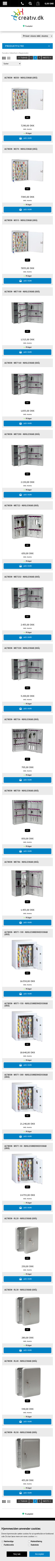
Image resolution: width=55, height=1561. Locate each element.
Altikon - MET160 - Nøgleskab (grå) (22, 363)
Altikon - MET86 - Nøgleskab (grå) (21, 862)
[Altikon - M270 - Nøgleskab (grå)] (27, 170)
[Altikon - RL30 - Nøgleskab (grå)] (27, 1311)
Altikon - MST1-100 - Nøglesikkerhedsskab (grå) (26, 933)
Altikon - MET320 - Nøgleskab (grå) (22, 648)
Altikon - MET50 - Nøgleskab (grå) (21, 790)
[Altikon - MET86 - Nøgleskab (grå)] (27, 883)
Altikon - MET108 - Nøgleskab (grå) (22, 291)
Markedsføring (36, 1541)
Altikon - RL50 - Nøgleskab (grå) (20, 1432)
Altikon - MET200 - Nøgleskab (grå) (22, 434)
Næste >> (47, 57)
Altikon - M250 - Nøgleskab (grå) (20, 77)
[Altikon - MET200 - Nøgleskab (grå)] (27, 455)
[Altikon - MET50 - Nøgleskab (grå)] (27, 812)
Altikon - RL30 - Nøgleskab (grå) (20, 1290)
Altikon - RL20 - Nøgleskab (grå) (20, 1218)
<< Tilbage (23, 57)
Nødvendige (9, 1541)
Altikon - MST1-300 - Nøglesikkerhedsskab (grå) (26, 1076)
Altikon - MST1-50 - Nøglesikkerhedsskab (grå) (25, 1147)
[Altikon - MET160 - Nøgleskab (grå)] (27, 384)
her (36, 1536)
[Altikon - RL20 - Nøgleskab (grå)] (27, 1239)
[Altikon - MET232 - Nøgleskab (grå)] (27, 598)
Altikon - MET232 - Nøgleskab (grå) (22, 577)
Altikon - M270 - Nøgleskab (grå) (20, 149)
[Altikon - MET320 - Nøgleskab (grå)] (27, 669)
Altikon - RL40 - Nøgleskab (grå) (20, 1361)
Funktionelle (9, 1545)
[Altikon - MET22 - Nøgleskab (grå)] (27, 526)
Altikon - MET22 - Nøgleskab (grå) (21, 505)
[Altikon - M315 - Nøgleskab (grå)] (27, 241)
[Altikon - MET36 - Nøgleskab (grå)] (27, 740)
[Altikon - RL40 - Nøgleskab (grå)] (27, 1382)
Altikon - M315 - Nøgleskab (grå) (20, 220)
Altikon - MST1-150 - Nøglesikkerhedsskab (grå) (26, 1004)
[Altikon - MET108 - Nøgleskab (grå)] (27, 313)
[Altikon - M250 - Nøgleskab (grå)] (27, 99)
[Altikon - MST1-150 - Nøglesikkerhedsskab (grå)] (27, 1025)
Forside (5, 53)
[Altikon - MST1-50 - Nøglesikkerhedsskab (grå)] (27, 1168)
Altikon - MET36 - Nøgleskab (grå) (21, 719)
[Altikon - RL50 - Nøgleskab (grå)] (27, 1453)
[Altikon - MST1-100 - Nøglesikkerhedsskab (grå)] (27, 954)
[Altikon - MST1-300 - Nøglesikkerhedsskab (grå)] (27, 1097)
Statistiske (35, 1545)
